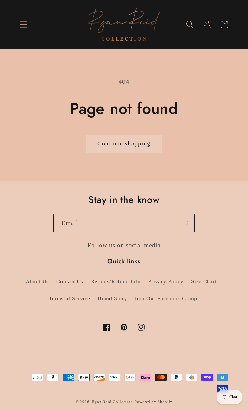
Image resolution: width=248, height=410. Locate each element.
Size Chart (204, 281)
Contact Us (69, 281)
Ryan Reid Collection (112, 401)
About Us (37, 281)
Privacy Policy (166, 281)
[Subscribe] (185, 223)
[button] (23, 24)
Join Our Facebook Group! (167, 298)
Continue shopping (123, 143)
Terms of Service (69, 298)
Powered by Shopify (153, 401)
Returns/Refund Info (116, 281)
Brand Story (112, 298)
